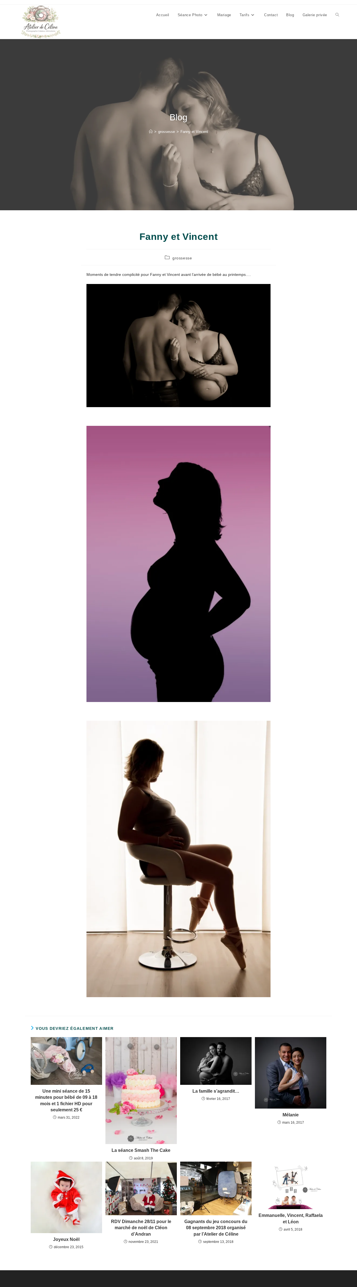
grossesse (182, 258)
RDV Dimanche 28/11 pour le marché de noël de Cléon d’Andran (141, 1227)
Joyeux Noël (66, 1239)
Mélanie (291, 1114)
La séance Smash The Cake (141, 1150)
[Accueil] (151, 132)
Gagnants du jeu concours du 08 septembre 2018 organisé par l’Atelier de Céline (215, 1227)
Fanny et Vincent (194, 132)
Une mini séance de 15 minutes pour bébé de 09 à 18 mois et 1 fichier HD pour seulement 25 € (66, 1100)
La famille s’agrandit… (215, 1091)
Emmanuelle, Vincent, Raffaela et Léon (291, 1218)
